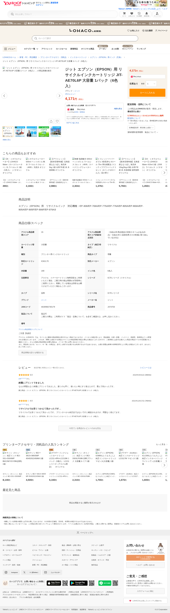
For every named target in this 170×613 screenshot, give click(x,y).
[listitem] (17, 545)
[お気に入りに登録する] (57, 121)
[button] (151, 84)
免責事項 (83, 609)
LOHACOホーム (9, 57)
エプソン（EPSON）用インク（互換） (106, 57)
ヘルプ (164, 9)
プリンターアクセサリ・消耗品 (53, 57)
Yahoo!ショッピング (10, 609)
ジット (44, 300)
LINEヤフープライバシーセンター (57, 609)
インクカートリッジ (78, 57)
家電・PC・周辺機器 (28, 57)
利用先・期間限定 (79, 112)
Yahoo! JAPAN (124, 9)
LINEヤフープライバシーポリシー (31, 609)
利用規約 (74, 609)
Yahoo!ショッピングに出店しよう (147, 9)
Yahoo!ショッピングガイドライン (100, 609)
